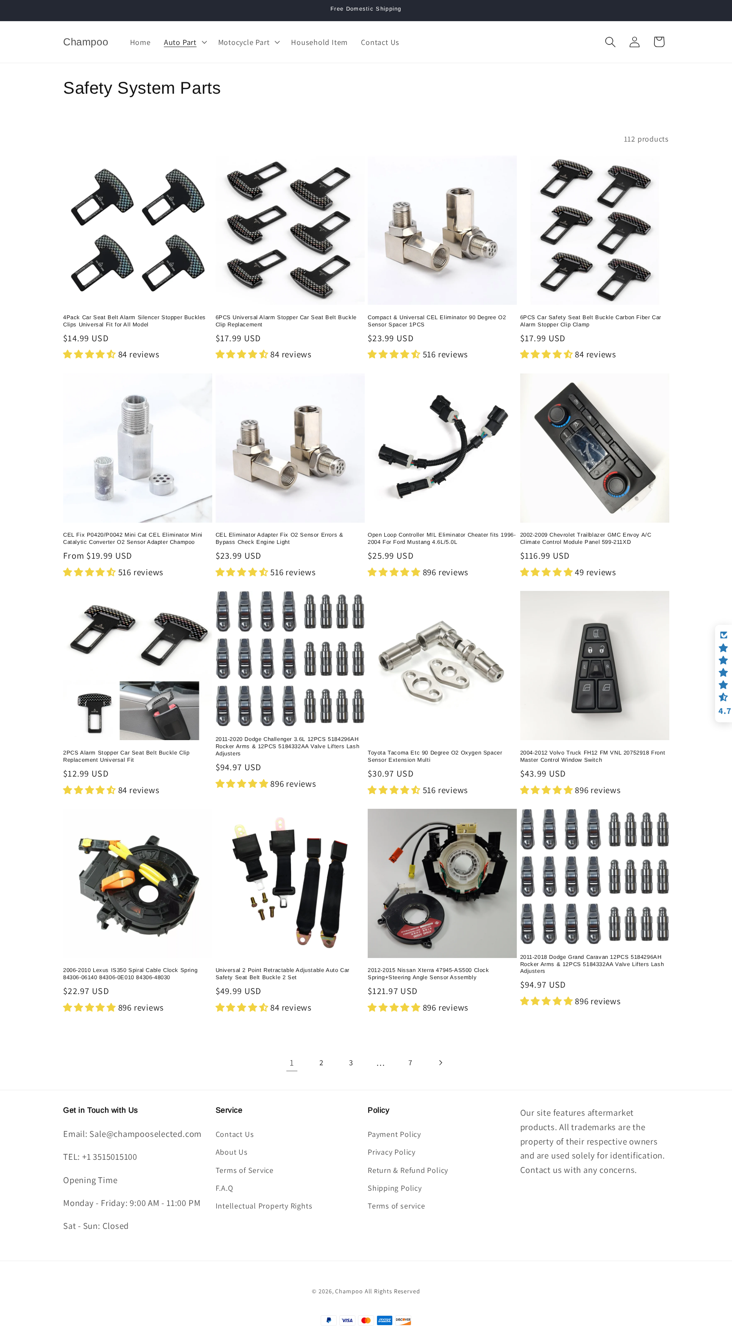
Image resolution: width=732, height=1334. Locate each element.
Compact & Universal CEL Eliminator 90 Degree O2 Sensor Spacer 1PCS (437, 321)
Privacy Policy (392, 1152)
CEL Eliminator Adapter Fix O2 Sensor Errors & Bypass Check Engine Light (280, 538)
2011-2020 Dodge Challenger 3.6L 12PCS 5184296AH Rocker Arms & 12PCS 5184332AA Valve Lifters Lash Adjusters (288, 746)
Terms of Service (245, 1170)
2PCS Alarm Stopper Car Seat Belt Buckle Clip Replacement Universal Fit (126, 756)
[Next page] (440, 1062)
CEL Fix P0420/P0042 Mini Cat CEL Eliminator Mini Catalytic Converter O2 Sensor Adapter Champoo (132, 538)
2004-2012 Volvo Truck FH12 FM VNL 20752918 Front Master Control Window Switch (592, 756)
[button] (184, 42)
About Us (232, 1152)
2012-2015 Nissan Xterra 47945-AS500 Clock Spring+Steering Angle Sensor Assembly (428, 973)
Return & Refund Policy (408, 1170)
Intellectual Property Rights (264, 1205)
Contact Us (235, 1134)
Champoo (349, 1291)
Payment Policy (394, 1134)
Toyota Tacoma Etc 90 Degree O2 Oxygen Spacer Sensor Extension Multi (435, 756)
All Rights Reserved (392, 1291)
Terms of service (396, 1205)
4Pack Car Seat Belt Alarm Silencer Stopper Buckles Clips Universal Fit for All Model (134, 321)
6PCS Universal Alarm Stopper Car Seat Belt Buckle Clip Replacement (286, 321)
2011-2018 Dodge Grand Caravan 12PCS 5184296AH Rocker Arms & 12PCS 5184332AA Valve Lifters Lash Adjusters (592, 964)
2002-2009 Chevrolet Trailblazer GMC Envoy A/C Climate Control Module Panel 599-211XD (586, 538)
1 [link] (292, 1062)
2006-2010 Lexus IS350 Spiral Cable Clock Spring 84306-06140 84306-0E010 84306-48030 (130, 973)
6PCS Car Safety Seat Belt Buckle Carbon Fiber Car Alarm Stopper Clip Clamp (590, 321)
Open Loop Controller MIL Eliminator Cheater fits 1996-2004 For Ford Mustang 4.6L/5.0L (442, 538)
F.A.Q (224, 1188)
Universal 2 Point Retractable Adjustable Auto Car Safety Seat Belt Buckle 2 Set (282, 973)
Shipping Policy (395, 1188)
